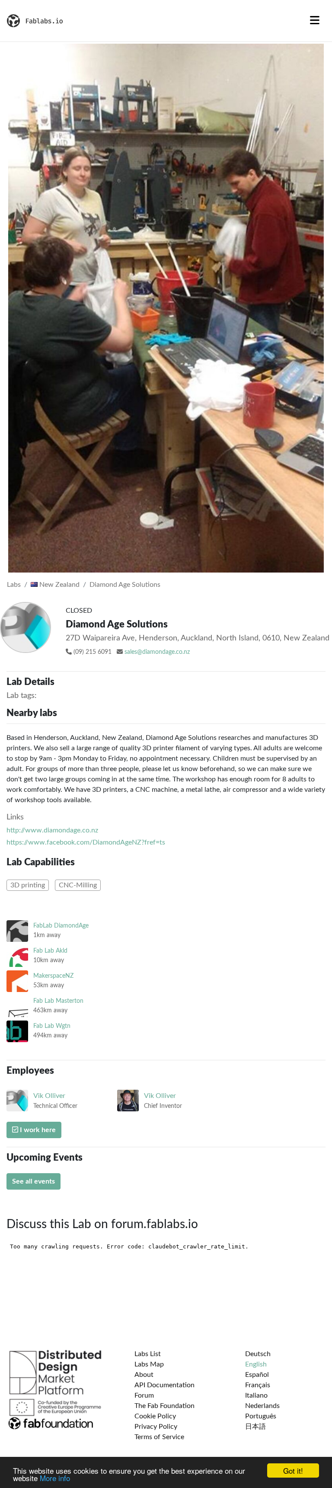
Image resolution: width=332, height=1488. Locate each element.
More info (55, 1477)
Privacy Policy (155, 1426)
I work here (37, 1129)
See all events (33, 1181)
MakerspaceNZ (53, 976)
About (143, 1374)
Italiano (256, 1395)
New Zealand (59, 584)
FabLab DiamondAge (61, 925)
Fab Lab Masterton (58, 1001)
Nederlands (262, 1405)
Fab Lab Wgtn (51, 1026)
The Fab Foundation (164, 1405)
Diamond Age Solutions (124, 584)
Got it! (293, 1470)
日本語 (255, 1426)
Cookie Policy (155, 1416)
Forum (144, 1395)
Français (257, 1385)
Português (260, 1416)
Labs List (147, 1353)
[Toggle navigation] (314, 20)
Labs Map (149, 1364)
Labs (14, 584)
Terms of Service (159, 1437)
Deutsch (258, 1353)
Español (257, 1374)
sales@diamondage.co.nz (157, 652)
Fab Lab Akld (50, 950)
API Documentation (164, 1385)
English (256, 1364)
